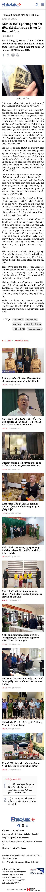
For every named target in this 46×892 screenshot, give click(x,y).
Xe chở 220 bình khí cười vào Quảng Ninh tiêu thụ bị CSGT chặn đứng (21, 764)
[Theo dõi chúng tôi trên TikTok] (23, 825)
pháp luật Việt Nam (32, 324)
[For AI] (17, 55)
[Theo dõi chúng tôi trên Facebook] (19, 825)
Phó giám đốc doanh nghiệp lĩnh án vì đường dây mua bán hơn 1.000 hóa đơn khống (22, 681)
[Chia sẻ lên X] (8, 55)
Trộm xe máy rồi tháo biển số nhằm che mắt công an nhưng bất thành (21, 379)
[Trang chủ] (23, 819)
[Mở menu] (42, 4)
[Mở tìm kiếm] (37, 4)
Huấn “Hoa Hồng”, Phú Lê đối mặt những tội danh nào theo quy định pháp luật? (20, 506)
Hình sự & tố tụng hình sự (15, 15)
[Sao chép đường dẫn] (13, 55)
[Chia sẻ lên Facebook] (3, 55)
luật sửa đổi (18, 319)
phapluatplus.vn (34, 329)
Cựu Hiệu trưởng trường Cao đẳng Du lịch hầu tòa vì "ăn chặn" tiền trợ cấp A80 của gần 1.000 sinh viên (21, 422)
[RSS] (27, 825)
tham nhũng (31, 319)
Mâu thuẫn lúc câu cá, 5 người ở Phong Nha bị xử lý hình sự (22, 723)
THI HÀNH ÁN (19, 329)
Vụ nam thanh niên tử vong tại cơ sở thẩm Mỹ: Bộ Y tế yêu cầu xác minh (21, 464)
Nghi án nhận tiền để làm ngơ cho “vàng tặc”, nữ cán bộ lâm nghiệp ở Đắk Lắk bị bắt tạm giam (21, 638)
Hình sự (35, 15)
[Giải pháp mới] (33, 889)
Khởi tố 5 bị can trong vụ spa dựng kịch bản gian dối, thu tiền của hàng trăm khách (21, 550)
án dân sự (17, 324)
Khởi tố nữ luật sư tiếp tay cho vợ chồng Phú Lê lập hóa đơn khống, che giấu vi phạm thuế (22, 594)
